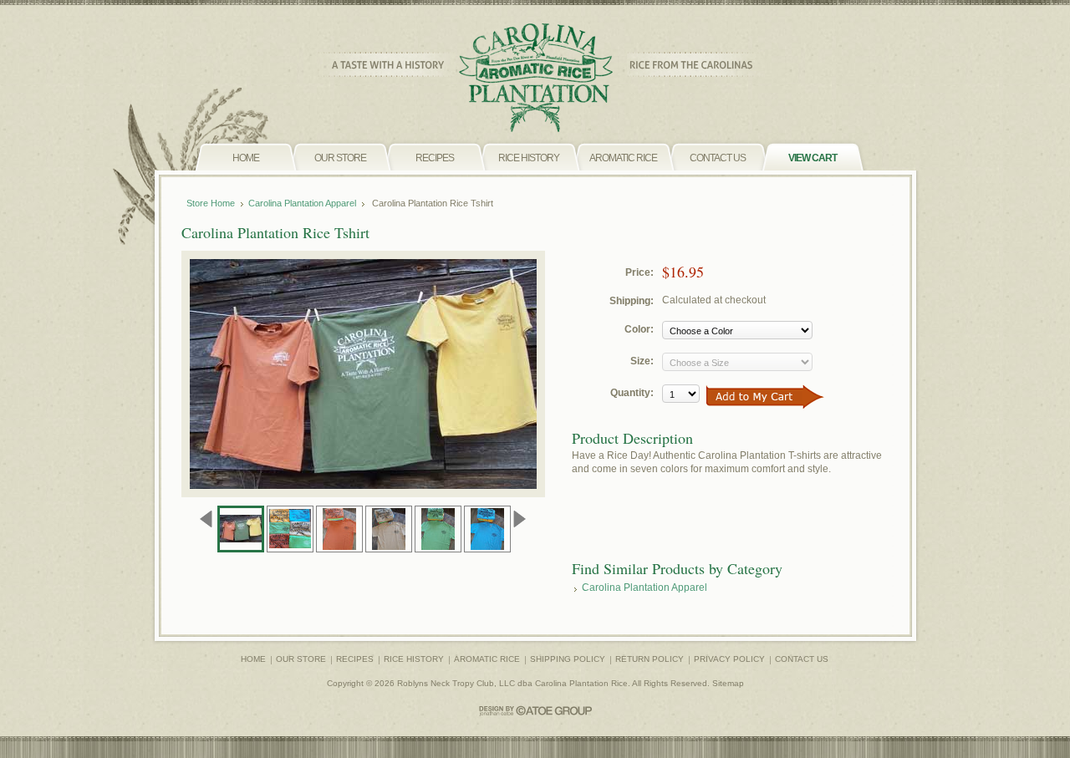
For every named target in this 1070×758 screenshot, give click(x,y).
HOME (253, 659)
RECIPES (355, 659)
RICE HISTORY (414, 659)
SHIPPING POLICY (567, 659)
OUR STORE (301, 659)
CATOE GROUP (535, 710)
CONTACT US (801, 659)
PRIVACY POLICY (729, 659)
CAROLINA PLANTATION (535, 78)
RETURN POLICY (649, 659)
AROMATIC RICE (487, 659)
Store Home (210, 203)
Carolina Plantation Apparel (302, 203)
